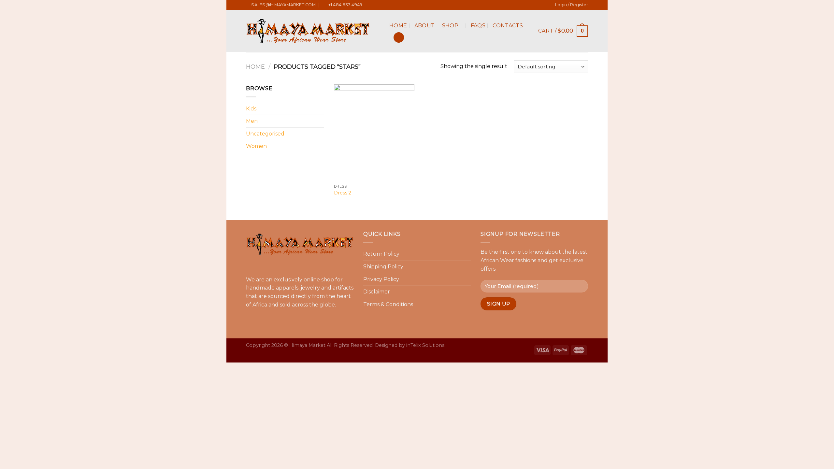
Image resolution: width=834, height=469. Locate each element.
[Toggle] (321, 108)
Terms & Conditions (388, 304)
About (424, 25)
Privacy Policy (381, 279)
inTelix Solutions (425, 345)
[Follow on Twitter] (420, 5)
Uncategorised (265, 134)
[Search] (399, 37)
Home (398, 25)
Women (256, 146)
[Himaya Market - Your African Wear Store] (313, 31)
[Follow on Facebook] (408, 5)
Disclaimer (376, 292)
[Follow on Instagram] (414, 5)
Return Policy (381, 254)
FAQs (478, 25)
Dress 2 (342, 193)
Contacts (508, 25)
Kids (251, 109)
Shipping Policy (383, 266)
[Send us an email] (426, 5)
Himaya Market (307, 345)
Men (252, 121)
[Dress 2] (374, 132)
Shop (450, 25)
